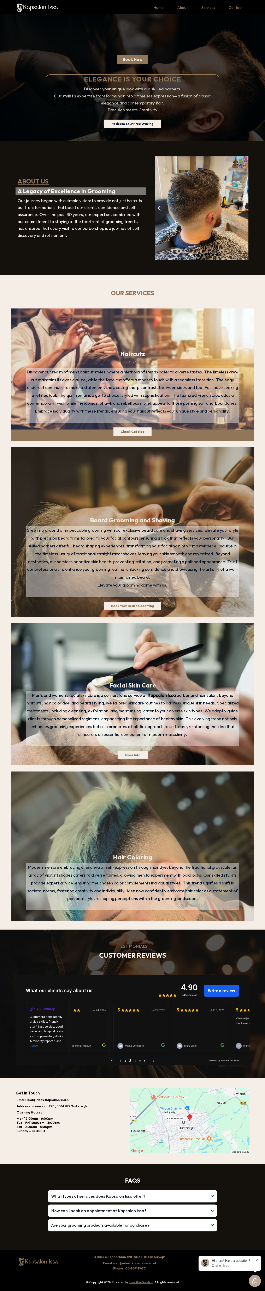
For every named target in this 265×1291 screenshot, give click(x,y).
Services (208, 7)
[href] (189, 1120)
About (182, 7)
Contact (236, 7)
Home (159, 7)
